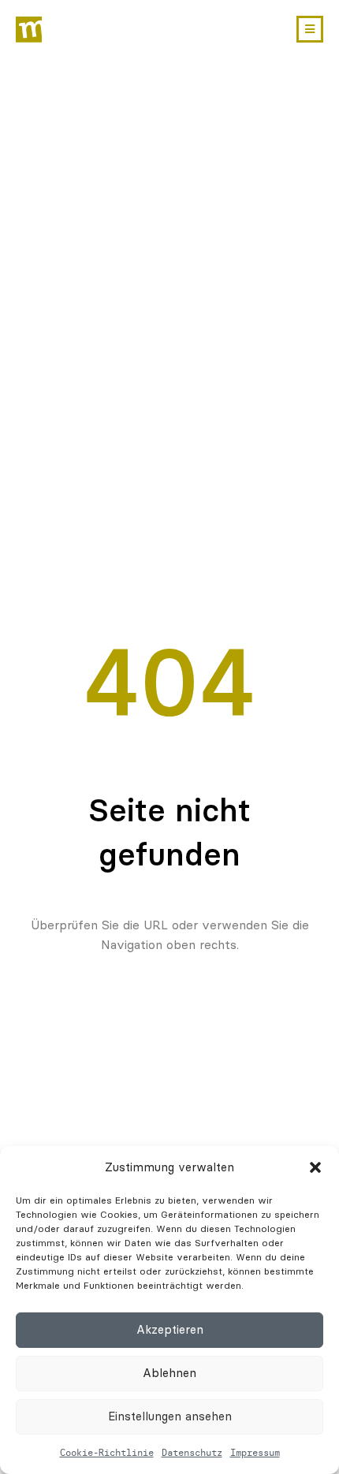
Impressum (255, 1452)
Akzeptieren (169, 1330)
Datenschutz (192, 1452)
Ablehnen (169, 1373)
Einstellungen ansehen (170, 1416)
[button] (315, 1167)
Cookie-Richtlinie (107, 1452)
